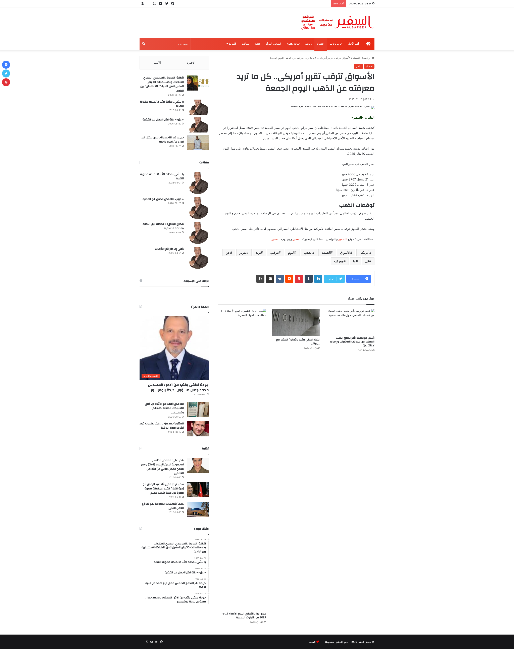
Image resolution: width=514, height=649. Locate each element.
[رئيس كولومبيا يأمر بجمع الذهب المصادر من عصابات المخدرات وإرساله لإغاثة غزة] (350, 321)
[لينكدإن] (318, 279)
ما (354, 261)
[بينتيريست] (299, 279)
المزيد (232, 43)
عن (228, 253)
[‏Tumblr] (309, 279)
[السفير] (337, 22)
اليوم (291, 253)
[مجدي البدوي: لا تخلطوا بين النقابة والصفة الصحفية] (198, 233)
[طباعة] (260, 279)
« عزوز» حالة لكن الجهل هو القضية (163, 119)
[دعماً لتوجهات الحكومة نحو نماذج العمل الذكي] (198, 509)
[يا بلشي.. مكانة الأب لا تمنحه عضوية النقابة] (198, 107)
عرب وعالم (336, 43)
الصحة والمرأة (273, 43)
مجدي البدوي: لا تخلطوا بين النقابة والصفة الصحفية (163, 226)
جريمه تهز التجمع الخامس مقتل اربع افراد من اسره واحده (162, 140)
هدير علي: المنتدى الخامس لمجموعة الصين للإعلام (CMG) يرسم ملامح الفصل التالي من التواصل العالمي (162, 467)
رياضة (308, 43)
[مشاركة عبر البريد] (270, 279)
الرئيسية (367, 57)
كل (367, 261)
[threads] (149, 3)
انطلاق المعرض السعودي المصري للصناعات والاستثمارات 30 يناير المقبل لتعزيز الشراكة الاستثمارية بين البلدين (162, 84)
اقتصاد (320, 43)
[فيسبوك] (6, 65)
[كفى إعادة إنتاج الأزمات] (198, 258)
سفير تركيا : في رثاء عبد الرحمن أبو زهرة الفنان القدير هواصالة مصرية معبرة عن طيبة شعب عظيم (163, 488)
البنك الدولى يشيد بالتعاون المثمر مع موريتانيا (298, 341)
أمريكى (364, 253)
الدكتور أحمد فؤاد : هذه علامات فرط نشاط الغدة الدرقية (162, 426)
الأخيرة (191, 62)
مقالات (245, 43)
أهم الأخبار (353, 43)
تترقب (274, 253)
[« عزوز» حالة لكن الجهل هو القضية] (198, 124)
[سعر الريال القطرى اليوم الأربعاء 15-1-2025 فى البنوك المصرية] (242, 459)
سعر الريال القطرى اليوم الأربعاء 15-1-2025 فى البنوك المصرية (243, 615)
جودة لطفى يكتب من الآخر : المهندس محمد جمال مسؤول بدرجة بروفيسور (178, 387)
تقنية (257, 43)
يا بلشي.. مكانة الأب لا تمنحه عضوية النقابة (162, 104)
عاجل (358, 66)
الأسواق (345, 253)
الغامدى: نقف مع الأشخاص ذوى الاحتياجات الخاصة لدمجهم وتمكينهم (164, 408)
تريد (258, 253)
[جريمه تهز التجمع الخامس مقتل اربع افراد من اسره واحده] (198, 142)
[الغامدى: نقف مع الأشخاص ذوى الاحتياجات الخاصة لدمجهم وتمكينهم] (198, 409)
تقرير (243, 253)
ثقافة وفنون (293, 43)
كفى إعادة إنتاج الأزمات (169, 249)
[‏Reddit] (289, 279)
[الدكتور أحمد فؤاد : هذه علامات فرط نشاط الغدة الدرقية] (198, 428)
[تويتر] (6, 73)
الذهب (308, 253)
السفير (343, 239)
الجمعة (326, 253)
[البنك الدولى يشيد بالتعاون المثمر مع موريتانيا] (296, 322)
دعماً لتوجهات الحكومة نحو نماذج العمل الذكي (163, 506)
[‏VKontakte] (280, 279)
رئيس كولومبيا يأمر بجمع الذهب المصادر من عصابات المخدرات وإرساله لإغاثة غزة (352, 341)
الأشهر (157, 62)
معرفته (339, 261)
